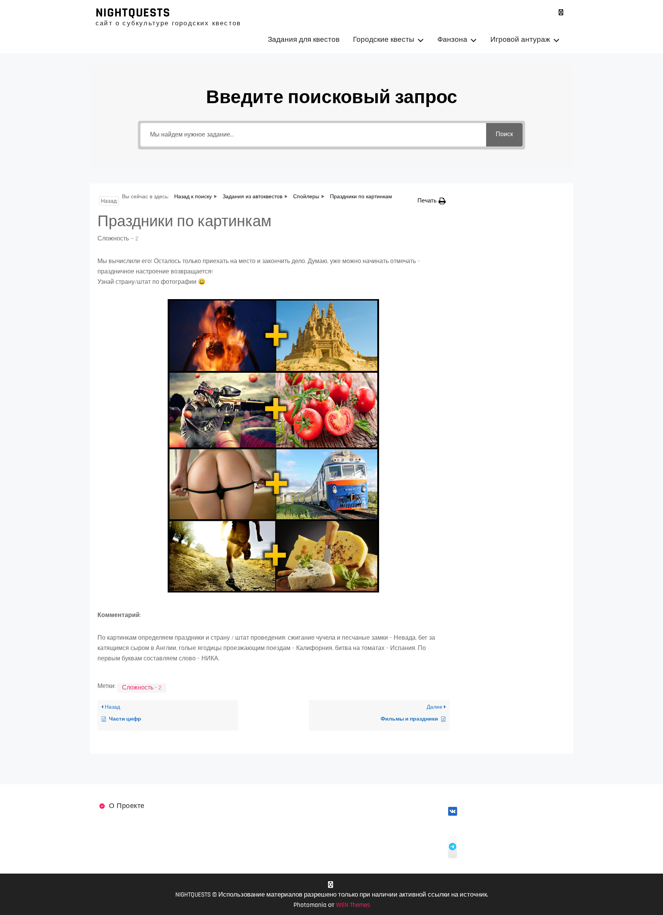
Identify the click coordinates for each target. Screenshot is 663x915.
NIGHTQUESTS (133, 13)
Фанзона (452, 39)
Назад (109, 200)
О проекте (127, 805)
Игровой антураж (520, 39)
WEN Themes (353, 905)
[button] (431, 201)
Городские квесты (383, 39)
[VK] (561, 12)
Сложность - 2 (142, 688)
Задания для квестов (304, 39)
